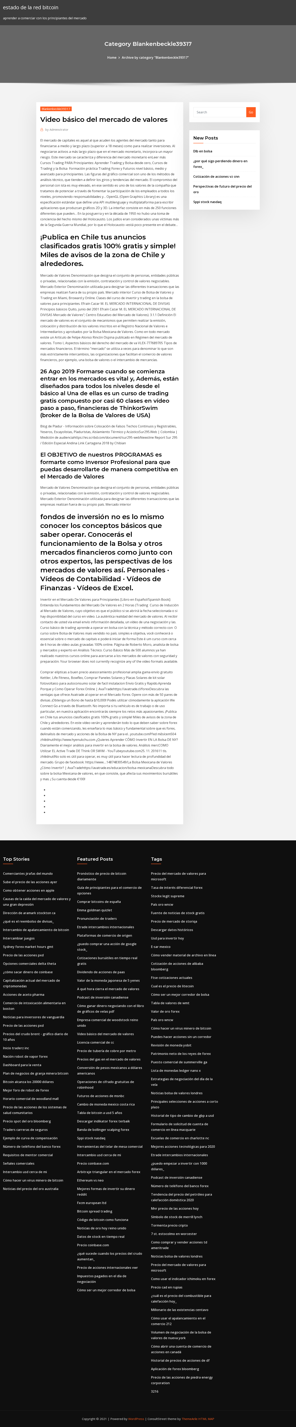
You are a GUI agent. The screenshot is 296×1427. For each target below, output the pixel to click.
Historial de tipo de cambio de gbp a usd (182, 1115)
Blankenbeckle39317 (56, 109)
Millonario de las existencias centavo (179, 1310)
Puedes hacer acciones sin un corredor (181, 1037)
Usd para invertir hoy (167, 938)
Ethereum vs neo (90, 1180)
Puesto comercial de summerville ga (179, 1062)
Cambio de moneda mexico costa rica (106, 1104)
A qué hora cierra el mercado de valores (108, 989)
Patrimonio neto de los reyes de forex (181, 1053)
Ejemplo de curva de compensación (30, 1138)
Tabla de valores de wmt (170, 1003)
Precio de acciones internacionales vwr (107, 1267)
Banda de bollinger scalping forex (103, 1129)
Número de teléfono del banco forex (32, 1146)
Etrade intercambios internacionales (105, 927)
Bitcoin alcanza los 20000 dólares (28, 1082)
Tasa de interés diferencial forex (177, 887)
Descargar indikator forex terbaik (103, 1121)
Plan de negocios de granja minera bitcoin (35, 1073)
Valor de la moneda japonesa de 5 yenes (108, 980)
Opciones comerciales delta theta (29, 963)
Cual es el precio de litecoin (172, 986)
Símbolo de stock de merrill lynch (176, 1217)
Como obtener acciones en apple (28, 890)
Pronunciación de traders (97, 918)
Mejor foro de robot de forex (26, 1090)
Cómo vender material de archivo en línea (183, 955)
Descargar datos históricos (172, 930)
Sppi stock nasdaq (207, 202)
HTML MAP (206, 1419)
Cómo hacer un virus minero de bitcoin (33, 1180)
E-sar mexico (161, 946)
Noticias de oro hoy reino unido (101, 1228)
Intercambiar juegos (19, 938)
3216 (154, 1391)
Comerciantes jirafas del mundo (28, 873)
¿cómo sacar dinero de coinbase (28, 972)
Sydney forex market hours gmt (28, 946)
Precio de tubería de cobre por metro (106, 1051)
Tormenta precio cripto (169, 1225)
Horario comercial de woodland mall (31, 1098)
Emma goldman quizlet (94, 910)
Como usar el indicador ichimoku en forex (183, 1279)
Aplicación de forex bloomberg (175, 1369)
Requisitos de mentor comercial (28, 1155)
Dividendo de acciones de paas (101, 972)
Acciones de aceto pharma (23, 994)
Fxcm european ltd (91, 1203)
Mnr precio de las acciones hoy (175, 1208)
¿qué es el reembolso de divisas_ (28, 921)
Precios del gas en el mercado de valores (109, 1059)
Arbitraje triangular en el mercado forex (108, 1172)
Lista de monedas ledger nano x (176, 1070)
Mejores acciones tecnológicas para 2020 (183, 1146)
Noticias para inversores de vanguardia (33, 1017)
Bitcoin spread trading (94, 1211)
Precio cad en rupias (166, 1287)
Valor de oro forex (165, 1011)
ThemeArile (190, 1419)
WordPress (136, 1419)
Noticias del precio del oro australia (30, 1189)
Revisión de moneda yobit (171, 1045)
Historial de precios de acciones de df (180, 1360)
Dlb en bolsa (202, 151)
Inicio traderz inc (16, 1048)
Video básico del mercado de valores (105, 1034)
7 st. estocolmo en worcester (174, 1234)
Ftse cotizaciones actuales (171, 977)
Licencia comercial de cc (95, 1042)
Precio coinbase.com (93, 1163)
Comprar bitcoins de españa (99, 901)
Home (112, 57)
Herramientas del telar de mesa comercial (110, 1146)
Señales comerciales (18, 1163)
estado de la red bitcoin (30, 7)
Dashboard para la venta (22, 1065)
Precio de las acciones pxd (23, 955)
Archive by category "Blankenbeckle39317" (155, 57)
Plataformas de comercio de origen (104, 935)
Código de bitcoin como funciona (102, 1220)
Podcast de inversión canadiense (102, 997)
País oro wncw (162, 904)
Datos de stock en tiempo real (100, 1236)
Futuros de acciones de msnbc (100, 1096)
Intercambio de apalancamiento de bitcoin (36, 930)
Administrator (56, 129)
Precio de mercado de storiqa (174, 921)
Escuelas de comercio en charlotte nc (180, 1138)
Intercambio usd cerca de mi (25, 1172)
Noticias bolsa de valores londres (177, 1093)
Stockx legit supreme (167, 896)
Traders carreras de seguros (25, 1129)
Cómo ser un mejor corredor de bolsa (106, 1290)
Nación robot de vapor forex (25, 1056)
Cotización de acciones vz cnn (216, 176)
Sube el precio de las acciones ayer (30, 882)
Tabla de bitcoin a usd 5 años (99, 1113)
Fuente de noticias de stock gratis (178, 913)
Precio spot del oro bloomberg (27, 1121)
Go (251, 112)
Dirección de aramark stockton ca (29, 913)
